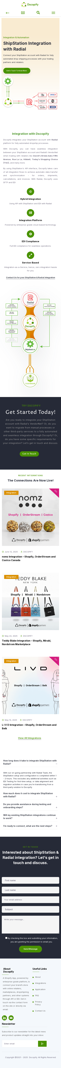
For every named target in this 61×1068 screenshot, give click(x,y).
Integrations (40, 983)
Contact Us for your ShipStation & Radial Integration (30, 277)
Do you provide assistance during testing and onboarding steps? (27, 806)
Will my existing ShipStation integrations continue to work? (29, 816)
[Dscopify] (30, 4)
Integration (11, 492)
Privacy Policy (38, 1003)
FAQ (37, 995)
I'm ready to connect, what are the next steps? (27, 826)
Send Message (30, 949)
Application (40, 989)
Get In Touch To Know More (16, 71)
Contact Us (40, 1011)
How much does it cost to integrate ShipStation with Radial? (28, 795)
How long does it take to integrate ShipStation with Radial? (30, 762)
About (38, 977)
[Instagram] (7, 1017)
